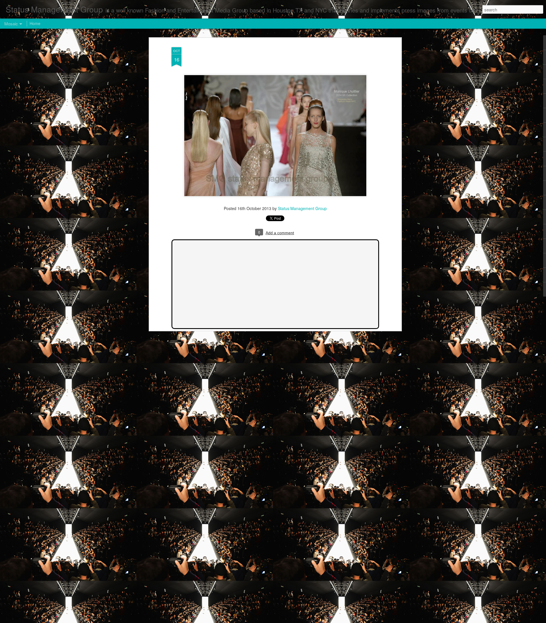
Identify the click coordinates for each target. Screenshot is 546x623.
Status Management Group (302, 208)
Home (35, 23)
